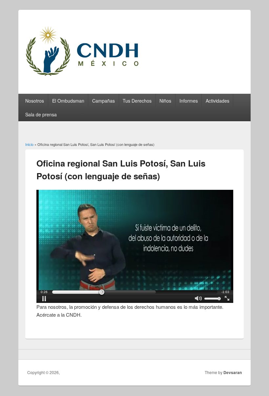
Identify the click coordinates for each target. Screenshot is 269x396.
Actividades (217, 100)
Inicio (29, 144)
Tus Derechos (137, 100)
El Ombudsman (68, 100)
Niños (165, 100)
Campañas (103, 100)
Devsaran (232, 372)
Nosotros (34, 100)
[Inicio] (90, 77)
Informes (188, 100)
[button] (44, 298)
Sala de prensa (41, 114)
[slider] (134, 292)
